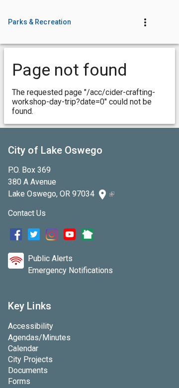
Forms (19, 381)
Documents (28, 370)
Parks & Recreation (40, 22)
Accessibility (30, 326)
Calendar (23, 348)
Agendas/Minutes (39, 337)
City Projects (30, 359)
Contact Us (27, 213)
